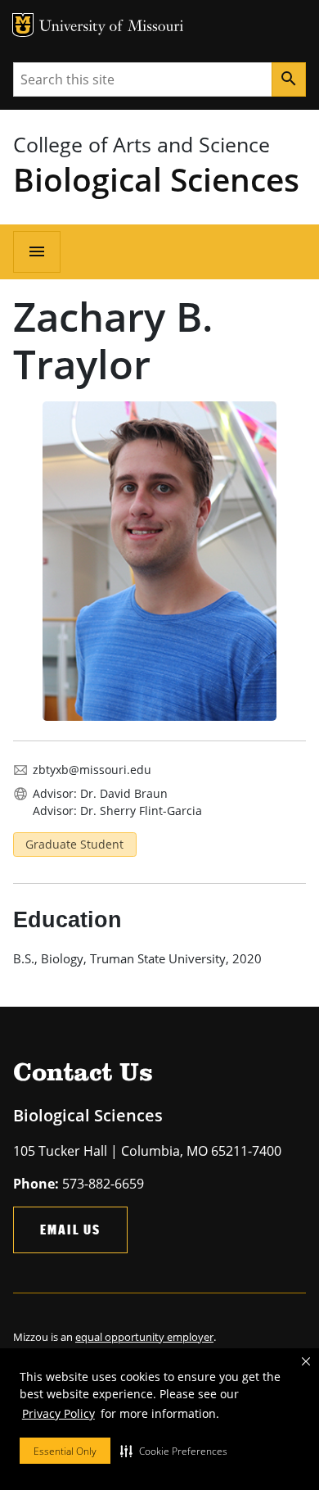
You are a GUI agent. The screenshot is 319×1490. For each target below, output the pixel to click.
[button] (174, 1451)
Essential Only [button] (65, 1451)
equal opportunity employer (144, 1336)
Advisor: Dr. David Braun (100, 793)
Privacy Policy (58, 1413)
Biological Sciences (156, 179)
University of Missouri (111, 27)
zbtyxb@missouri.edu (92, 769)
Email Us (70, 1229)
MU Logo (23, 25)
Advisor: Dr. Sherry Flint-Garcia (117, 810)
